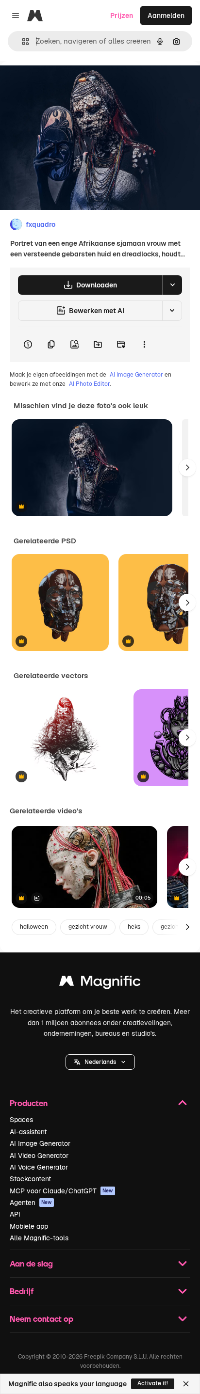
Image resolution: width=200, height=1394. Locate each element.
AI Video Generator (39, 1155)
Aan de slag (31, 1263)
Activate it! (152, 1383)
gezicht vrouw (87, 927)
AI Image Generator (136, 375)
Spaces (21, 1119)
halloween (34, 927)
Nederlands (100, 1062)
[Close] (186, 1384)
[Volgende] (187, 467)
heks (134, 927)
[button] (100, 1062)
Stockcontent (30, 1178)
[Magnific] (100, 983)
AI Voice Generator (39, 1167)
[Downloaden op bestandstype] (172, 285)
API (15, 1214)
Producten (29, 1103)
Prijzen (121, 15)
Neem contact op (41, 1319)
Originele (64, 83)
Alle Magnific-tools (39, 1238)
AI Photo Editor (89, 384)
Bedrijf (21, 1291)
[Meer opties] (144, 344)
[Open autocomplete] (21, 41)
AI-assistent (28, 1131)
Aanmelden (166, 15)
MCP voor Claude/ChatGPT (61, 1191)
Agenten (31, 1202)
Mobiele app (29, 1226)
